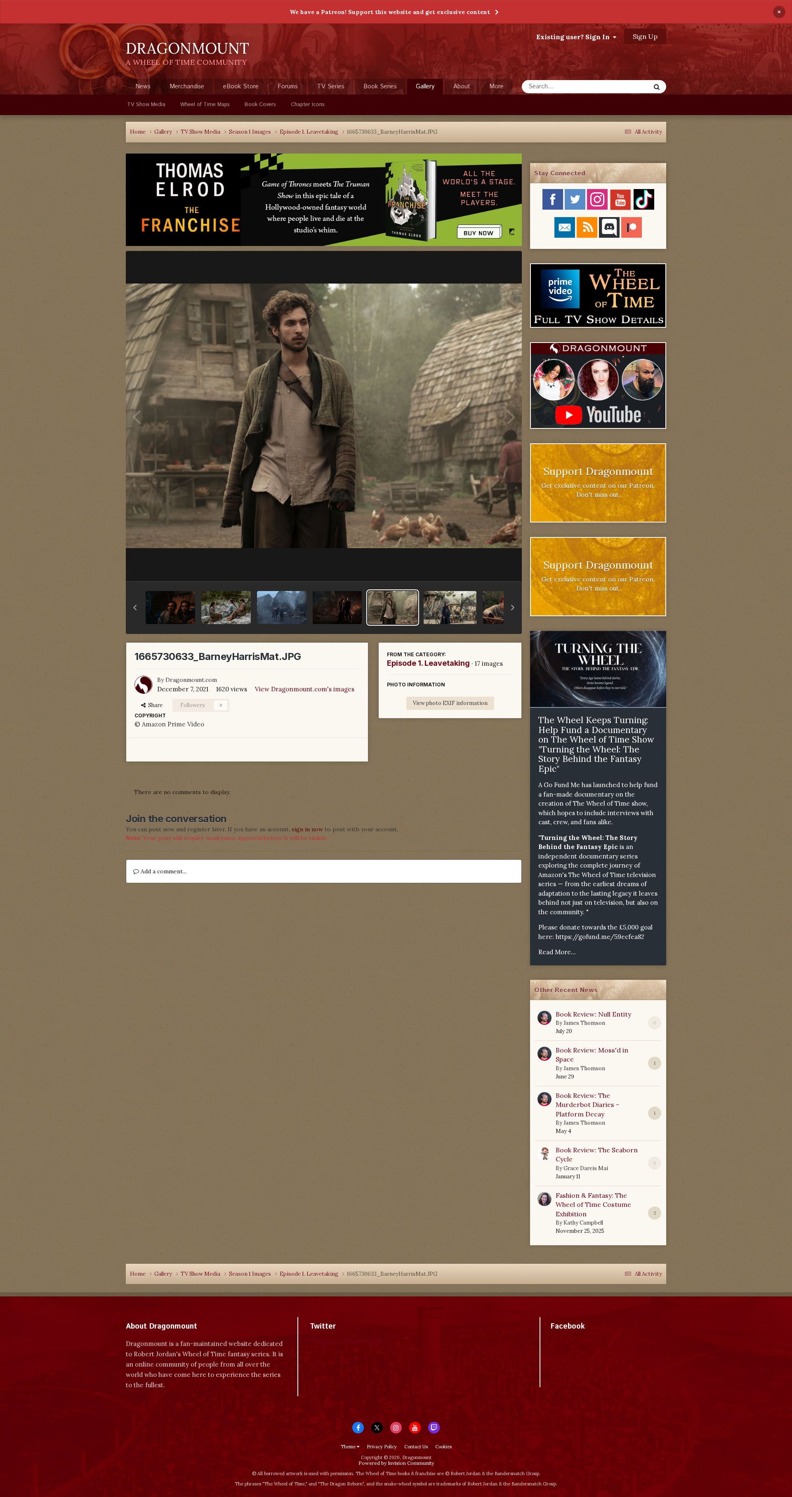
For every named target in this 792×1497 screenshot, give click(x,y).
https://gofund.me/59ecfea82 (600, 937)
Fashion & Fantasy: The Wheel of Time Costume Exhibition (593, 1204)
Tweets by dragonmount (346, 1341)
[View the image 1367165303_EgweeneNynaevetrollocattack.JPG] (170, 607)
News (143, 86)
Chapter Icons (308, 105)
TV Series (330, 86)
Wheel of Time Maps (205, 105)
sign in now (307, 829)
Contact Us (416, 1447)
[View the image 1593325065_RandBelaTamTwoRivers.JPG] (281, 607)
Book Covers (260, 105)
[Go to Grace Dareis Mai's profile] (544, 1154)
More (496, 86)
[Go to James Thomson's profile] (544, 1018)
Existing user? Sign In (574, 37)
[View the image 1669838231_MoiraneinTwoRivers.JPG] (450, 607)
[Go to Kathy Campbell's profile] (544, 1199)
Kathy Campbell (583, 1222)
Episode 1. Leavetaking (428, 663)
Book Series (380, 86)
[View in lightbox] (324, 416)
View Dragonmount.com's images (304, 689)
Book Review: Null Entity (593, 1014)
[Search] (656, 86)
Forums (288, 86)
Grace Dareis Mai (585, 1168)
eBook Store (241, 86)
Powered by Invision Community (396, 1463)
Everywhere (623, 86)
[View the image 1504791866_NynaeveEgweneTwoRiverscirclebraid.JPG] (226, 607)
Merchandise (187, 86)
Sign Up (645, 36)
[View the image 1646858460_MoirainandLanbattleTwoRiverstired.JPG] (337, 607)
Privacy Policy (382, 1447)
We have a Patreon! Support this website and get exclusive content (390, 12)
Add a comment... (162, 871)
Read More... (557, 952)
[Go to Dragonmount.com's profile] (143, 685)
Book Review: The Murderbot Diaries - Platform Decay (587, 1104)
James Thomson (584, 1022)
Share (154, 705)
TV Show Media (146, 105)
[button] (135, 607)
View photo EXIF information (450, 703)
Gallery (425, 86)
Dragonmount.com (191, 679)
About (461, 86)
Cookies (443, 1447)
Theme (349, 1447)
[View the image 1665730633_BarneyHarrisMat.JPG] (392, 607)
